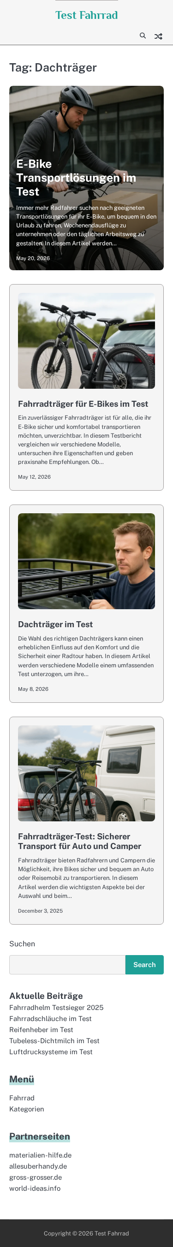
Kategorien (26, 1109)
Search (144, 964)
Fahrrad (22, 1098)
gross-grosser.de (35, 1177)
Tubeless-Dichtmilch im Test (54, 1041)
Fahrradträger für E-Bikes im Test (83, 404)
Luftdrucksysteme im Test (51, 1052)
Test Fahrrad (86, 15)
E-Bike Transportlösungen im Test (76, 177)
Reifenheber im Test (41, 1029)
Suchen (22, 943)
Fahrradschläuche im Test (50, 1018)
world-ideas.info (34, 1188)
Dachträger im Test (55, 624)
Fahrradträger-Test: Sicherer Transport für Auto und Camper (79, 841)
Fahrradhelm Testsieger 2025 (56, 1007)
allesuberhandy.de (38, 1166)
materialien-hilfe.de (40, 1155)
